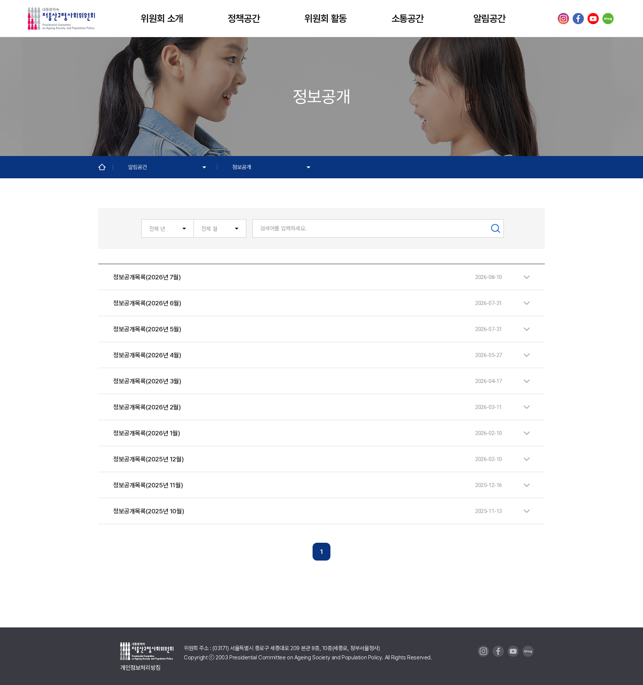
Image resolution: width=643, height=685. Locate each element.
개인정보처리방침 (140, 667)
